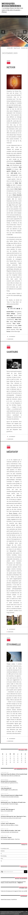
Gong (10, 107)
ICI (26, 891)
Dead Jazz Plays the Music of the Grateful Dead (14, 774)
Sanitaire (12, 351)
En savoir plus (16, 913)
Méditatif (12, 451)
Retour (11, 67)
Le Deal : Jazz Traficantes (8, 823)
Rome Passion (13, 513)
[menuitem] (10, 48)
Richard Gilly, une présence (8, 781)
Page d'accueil (17, 48)
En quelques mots (5, 848)
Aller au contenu (5, 2)
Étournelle (14, 644)
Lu (1, 853)
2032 (10, 205)
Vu (1, 861)
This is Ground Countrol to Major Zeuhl (11, 795)
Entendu (3, 851)
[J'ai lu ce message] (26, 911)
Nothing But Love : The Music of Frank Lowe (13, 802)
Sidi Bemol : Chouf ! (6, 837)
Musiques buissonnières (11, 4)
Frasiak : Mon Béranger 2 (8, 809)
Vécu (2, 858)
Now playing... (4, 856)
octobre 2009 (10, 48)
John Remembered (6, 788)
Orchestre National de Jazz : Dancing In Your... (14, 816)
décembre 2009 (24, 48)
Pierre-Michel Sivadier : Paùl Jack (10, 830)
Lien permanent (12, 336)
